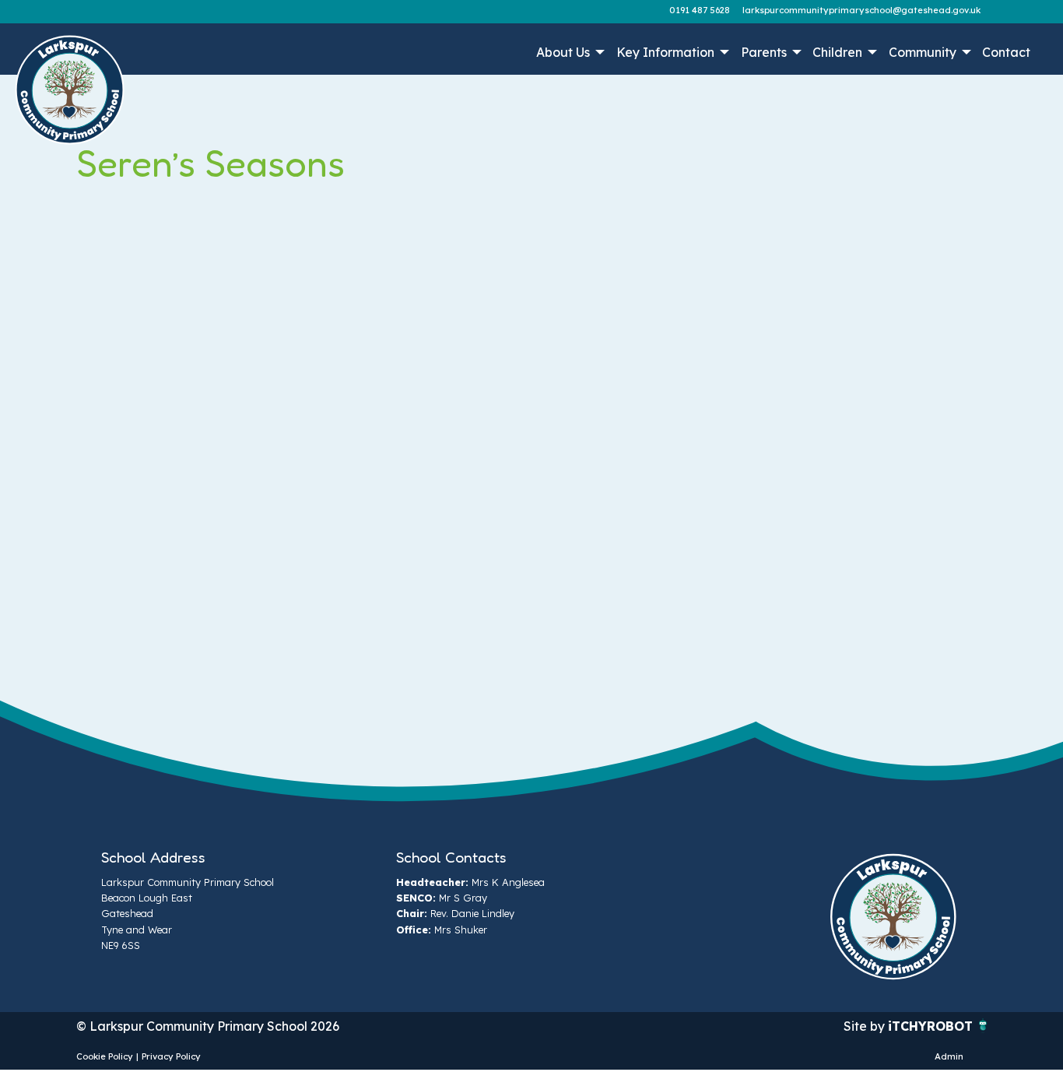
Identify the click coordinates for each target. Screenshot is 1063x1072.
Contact (1006, 52)
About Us (563, 52)
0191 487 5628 (699, 10)
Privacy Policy (171, 1056)
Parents (764, 52)
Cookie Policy (104, 1056)
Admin (949, 1056)
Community (922, 52)
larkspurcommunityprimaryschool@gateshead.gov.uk (861, 10)
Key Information (665, 52)
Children (837, 52)
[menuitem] (569, 52)
